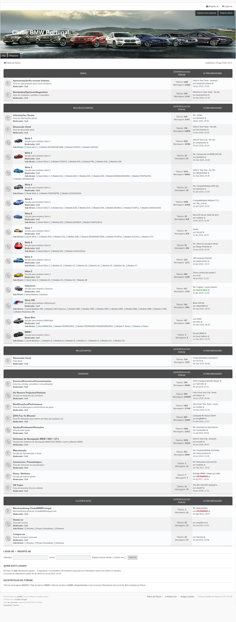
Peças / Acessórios (45, 528)
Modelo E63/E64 (73, 222)
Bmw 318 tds (198, 303)
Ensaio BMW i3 (199, 333)
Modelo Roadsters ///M (25, 312)
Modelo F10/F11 (132, 208)
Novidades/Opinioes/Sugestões (30, 92)
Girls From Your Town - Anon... (206, 404)
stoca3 (199, 232)
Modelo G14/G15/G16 (75, 251)
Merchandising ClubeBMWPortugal (32, 508)
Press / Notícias (21, 473)
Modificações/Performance (27, 404)
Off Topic (18, 485)
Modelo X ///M (160, 309)
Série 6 (28, 213)
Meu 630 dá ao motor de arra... (206, 215)
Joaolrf (199, 488)
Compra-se (19, 534)
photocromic (201, 261)
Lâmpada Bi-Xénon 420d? (204, 416)
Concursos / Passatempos (27, 462)
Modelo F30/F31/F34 (142, 176)
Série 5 (28, 199)
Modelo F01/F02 (114, 237)
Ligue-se (9, 551)
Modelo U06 (116, 162)
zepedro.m (201, 523)
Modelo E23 (46, 237)
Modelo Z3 (58, 280)
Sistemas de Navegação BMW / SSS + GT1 (36, 439)
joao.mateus (201, 336)
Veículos (30, 528)
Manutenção (20, 450)
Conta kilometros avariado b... (206, 358)
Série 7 (28, 228)
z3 (197, 275)
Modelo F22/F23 (60, 162)
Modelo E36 (85, 176)
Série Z (28, 271)
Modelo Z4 (70, 280)
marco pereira (202, 453)
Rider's (199, 395)
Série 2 (28, 153)
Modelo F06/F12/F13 (93, 222)
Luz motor (197, 319)
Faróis (195, 229)
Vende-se (18, 519)
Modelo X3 (82, 266)
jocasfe (199, 442)
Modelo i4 (59, 341)
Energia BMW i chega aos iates (206, 473)
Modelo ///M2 (74, 309)
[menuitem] (8, 605)
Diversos (83, 374)
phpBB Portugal (21, 599)
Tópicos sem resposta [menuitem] (206, 13)
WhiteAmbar (201, 173)
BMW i (28, 332)
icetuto (199, 407)
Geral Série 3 (44, 176)
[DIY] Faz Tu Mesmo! (24, 415)
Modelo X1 (57, 266)
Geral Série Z (32, 280)
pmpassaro (201, 143)
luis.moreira (201, 130)
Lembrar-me (118, 557)
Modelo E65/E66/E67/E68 (93, 237)
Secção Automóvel (83, 108)
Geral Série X (44, 266)
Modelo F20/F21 (73, 147)
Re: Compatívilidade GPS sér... (206, 186)
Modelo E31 (58, 251)
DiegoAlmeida (81, 585)
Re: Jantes (197, 115)
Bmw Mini (30, 317)
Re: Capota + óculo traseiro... (205, 287)
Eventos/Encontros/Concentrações (32, 381)
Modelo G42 (102, 162)
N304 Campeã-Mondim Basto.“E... (208, 381)
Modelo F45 (75, 162)
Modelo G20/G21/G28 (24, 179)
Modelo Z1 (45, 280)
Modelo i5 (70, 341)
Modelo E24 (58, 222)
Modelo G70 (148, 237)
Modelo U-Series (141, 326)
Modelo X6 (120, 266)
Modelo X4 (95, 266)
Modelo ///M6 (131, 309)
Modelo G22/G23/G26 (71, 193)
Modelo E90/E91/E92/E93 (118, 176)
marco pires (201, 290)
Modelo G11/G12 (132, 237)
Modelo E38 (73, 237)
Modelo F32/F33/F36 (50, 193)
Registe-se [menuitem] (214, 6)
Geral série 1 (32, 147)
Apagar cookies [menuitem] (187, 597)
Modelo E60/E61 (114, 208)
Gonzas (199, 537)
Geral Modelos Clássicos (37, 294)
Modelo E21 (58, 176)
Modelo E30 (71, 176)
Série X (28, 257)
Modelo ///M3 (88, 309)
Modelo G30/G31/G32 (151, 208)
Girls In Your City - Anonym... (205, 439)
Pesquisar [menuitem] (13, 56)
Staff (26, 86)
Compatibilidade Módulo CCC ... (207, 200)
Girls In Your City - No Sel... (204, 140)
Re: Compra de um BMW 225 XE (207, 154)
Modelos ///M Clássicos (56, 309)
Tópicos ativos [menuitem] (226, 13)
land (198, 322)
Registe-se (24, 551)
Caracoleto (201, 430)
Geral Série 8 (44, 251)
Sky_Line (200, 203)
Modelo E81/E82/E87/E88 (52, 147)
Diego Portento (203, 247)
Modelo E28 (71, 208)
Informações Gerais (23, 115)
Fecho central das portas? (204, 273)
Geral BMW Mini (45, 326)
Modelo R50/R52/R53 (64, 326)
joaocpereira (201, 95)
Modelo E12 (58, 208)
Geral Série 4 (32, 193)
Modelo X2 (70, 266)
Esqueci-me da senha (101, 557)
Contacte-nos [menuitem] (171, 597)
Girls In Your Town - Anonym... (206, 80)
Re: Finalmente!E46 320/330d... (207, 450)
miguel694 (201, 306)
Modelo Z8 (82, 280)
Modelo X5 (107, 266)
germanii (200, 118)
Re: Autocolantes (200, 508)
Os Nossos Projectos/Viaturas (29, 392)
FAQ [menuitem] (4, 56)
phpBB (19, 596)
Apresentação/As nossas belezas (31, 80)
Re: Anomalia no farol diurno (205, 427)
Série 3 (28, 167)
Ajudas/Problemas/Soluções (28, 427)
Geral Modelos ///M (34, 309)
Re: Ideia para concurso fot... (205, 462)
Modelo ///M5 (117, 309)
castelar (199, 218)
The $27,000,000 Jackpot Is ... (206, 485)
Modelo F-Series (123, 326)
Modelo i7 (82, 341)
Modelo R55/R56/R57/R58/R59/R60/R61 (95, 326)
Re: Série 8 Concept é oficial (205, 244)
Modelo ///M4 (103, 309)
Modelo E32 (60, 237)
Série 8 (28, 242)
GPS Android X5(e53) (202, 258)
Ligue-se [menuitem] (228, 6)
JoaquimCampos (203, 83)
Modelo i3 (47, 341)
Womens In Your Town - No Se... (207, 92)
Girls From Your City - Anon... (205, 392)
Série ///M (30, 300)
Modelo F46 (88, 162)
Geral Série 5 (44, 208)
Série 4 (28, 184)
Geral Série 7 (32, 237)
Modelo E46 (98, 176)
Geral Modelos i (33, 341)
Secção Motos (83, 351)
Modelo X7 (132, 266)
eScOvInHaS (202, 476)
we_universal (12, 602)
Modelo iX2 (120, 341)
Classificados (83, 501)
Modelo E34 (85, 208)
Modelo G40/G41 (90, 147)
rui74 (198, 361)
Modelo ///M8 (145, 309)
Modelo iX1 (107, 341)
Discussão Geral (22, 127)
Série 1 (28, 138)
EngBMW (200, 419)
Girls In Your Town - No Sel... (205, 127)
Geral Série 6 (44, 222)
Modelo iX (94, 341)
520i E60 (200, 384)
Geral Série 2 (44, 162)
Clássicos (30, 285)
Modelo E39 (98, 208)
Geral (83, 73)
